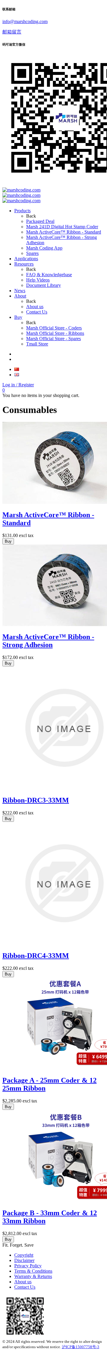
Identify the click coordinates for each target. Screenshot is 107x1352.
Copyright (23, 1255)
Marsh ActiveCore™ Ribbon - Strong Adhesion (48, 641)
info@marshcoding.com (25, 21)
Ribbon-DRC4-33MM (35, 955)
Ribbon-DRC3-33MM (35, 800)
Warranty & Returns (33, 1276)
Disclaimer (24, 1260)
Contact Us (24, 1287)
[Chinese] (16, 369)
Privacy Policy (28, 1265)
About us (23, 1281)
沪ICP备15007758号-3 (80, 1347)
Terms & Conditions (33, 1271)
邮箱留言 (11, 31)
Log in (18, 384)
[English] (16, 374)
